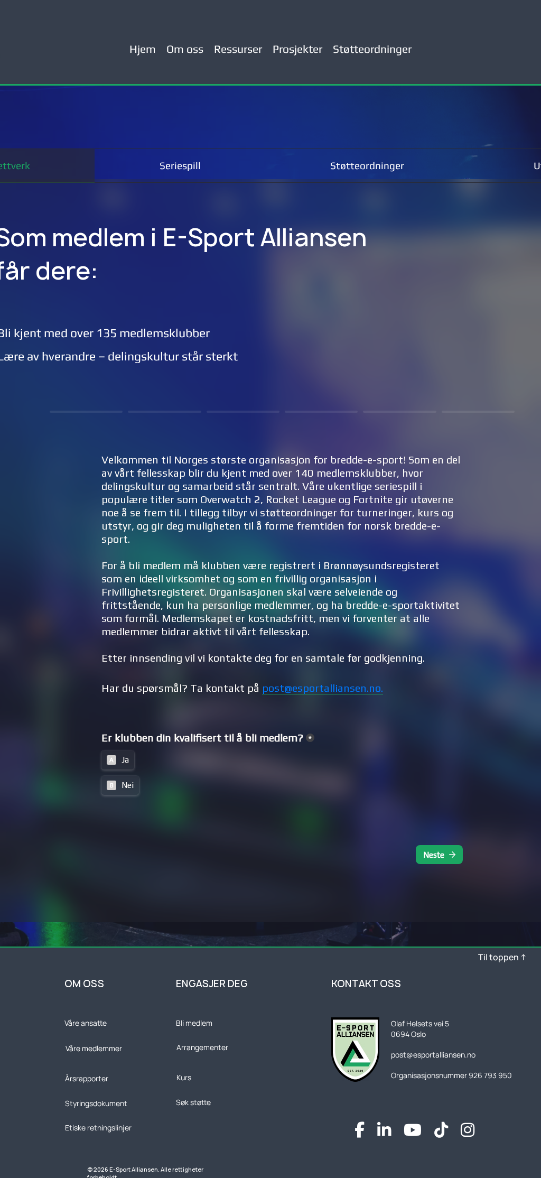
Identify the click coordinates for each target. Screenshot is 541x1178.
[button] (238, 44)
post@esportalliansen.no (433, 1055)
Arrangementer (202, 1047)
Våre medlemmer (94, 1048)
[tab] (180, 165)
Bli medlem (194, 1023)
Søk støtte (193, 1102)
